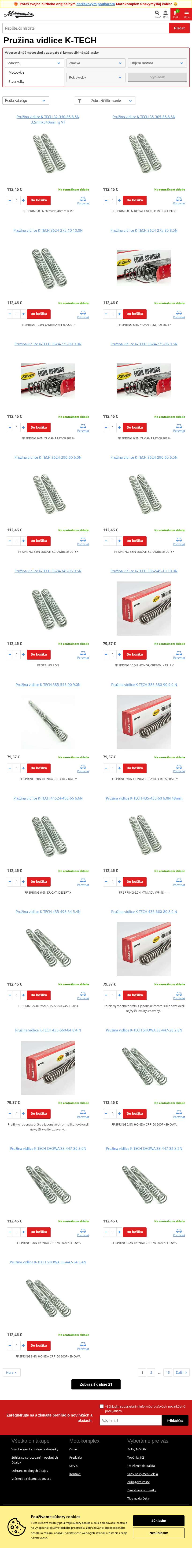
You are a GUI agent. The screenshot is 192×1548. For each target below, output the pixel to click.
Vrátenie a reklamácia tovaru (31, 1478)
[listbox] (34, 77)
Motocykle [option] (16, 72)
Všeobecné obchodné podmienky (34, 1449)
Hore (10, 1372)
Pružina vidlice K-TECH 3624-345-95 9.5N (48, 571)
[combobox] (34, 63)
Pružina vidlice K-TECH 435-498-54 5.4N (48, 911)
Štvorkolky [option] (16, 81)
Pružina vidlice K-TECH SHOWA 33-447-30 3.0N (48, 1148)
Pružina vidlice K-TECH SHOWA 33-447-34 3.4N (48, 1262)
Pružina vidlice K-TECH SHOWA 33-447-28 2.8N (144, 1030)
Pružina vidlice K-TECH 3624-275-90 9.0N (48, 344)
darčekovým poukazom (96, 4)
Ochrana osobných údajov (29, 1470)
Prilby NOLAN (137, 1449)
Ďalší (180, 1372)
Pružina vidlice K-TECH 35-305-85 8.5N (144, 116)
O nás (73, 1449)
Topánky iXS (135, 1457)
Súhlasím (113, 1406)
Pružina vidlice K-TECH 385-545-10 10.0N (144, 571)
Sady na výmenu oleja (142, 1474)
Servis (73, 1466)
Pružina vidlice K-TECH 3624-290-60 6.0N (48, 457)
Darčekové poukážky (141, 1490)
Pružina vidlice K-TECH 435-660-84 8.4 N (48, 1030)
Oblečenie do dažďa (141, 1466)
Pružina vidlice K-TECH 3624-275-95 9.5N (144, 344)
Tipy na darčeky (138, 1498)
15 (168, 1372)
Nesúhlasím (158, 1533)
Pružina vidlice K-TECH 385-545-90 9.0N (48, 684)
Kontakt (75, 1474)
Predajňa (75, 1457)
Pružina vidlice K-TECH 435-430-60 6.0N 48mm (144, 798)
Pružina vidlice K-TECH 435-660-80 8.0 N (144, 911)
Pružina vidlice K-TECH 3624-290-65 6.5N (144, 457)
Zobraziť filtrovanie (106, 100)
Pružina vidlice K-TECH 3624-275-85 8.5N (144, 230)
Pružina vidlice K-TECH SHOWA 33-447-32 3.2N (144, 1148)
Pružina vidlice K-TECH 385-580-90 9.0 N (144, 684)
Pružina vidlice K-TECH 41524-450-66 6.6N (48, 798)
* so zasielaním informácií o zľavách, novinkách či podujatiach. (145, 1408)
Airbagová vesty (138, 1482)
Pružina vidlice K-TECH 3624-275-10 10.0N (48, 230)
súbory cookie (81, 1523)
